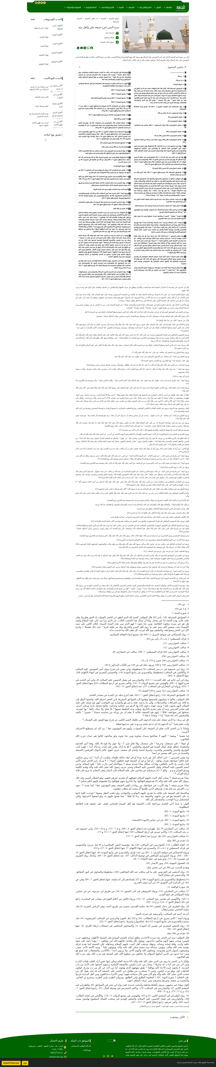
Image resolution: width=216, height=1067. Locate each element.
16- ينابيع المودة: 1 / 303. (119, 90)
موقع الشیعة (114, 18)
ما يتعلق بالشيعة (91, 18)
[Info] (44, 2)
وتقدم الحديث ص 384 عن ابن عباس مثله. (114, 147)
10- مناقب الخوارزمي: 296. (175, 131)
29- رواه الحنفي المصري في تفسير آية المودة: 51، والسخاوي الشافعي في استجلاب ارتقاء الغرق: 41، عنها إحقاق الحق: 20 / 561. (104, 203)
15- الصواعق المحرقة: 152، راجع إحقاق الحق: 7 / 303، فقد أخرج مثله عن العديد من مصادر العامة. (160, 173)
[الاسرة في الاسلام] (56, 97)
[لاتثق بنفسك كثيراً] (56, 106)
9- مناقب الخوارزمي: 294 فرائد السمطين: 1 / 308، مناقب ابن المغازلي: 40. (160, 126)
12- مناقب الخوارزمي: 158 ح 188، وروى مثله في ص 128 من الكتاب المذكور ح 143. (160, 140)
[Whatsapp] (104, 1056)
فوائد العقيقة (43, 55)
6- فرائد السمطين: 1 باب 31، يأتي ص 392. (171, 113)
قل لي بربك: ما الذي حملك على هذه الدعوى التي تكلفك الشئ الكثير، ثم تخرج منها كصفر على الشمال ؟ (160, 200)
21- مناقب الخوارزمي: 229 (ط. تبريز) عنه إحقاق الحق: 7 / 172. (108, 115)
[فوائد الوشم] (56, 37)
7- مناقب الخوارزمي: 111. (176, 117)
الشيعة (103, 18)
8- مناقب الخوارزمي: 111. (175, 121)
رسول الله (110, 42)
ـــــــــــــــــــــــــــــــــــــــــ (177, 72)
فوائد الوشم (44, 37)
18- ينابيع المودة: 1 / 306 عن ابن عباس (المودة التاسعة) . (109, 98)
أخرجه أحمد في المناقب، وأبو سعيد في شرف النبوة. (110, 189)
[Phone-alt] (39, 2)
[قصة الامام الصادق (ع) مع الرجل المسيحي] (56, 115)
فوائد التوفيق (43, 64)
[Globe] (36, 2)
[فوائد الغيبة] (56, 46)
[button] (167, 7)
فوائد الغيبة (44, 46)
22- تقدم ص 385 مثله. (121, 119)
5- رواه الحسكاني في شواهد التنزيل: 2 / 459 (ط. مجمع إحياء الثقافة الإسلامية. (160, 107)
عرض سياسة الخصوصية (11, 1063)
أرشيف (33, 19)
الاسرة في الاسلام (41, 97)
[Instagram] (108, 1056)
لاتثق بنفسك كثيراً (42, 106)
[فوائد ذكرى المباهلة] (56, 28)
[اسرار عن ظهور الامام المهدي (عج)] (56, 124)
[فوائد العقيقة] (56, 55)
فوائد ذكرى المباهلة (41, 28)
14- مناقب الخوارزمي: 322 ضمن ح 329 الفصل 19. (168, 168)
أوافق (25, 1063)
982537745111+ (56, 1053)
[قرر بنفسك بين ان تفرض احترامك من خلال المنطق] (56, 88)
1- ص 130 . (180, 76)
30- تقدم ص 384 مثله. (120, 208)
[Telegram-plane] (112, 1056)
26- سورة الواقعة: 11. (120, 166)
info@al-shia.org (56, 1057)
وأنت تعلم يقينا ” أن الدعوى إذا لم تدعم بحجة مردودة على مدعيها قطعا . (158, 206)
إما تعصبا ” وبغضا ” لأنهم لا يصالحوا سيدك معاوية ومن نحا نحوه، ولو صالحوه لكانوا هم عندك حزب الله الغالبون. (160, 217)
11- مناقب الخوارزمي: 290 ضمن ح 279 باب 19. (169, 135)
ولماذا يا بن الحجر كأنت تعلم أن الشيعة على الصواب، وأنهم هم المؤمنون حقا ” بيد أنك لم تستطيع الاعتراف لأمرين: (160, 211)
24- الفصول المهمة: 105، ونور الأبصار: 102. (114, 143)
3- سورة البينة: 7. (178, 84)
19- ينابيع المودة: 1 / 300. (119, 102)
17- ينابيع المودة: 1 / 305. (119, 94)
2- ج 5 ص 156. (180, 80)
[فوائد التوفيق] (56, 64)
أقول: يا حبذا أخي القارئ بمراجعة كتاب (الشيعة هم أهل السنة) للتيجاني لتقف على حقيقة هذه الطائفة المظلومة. (104, 84)
